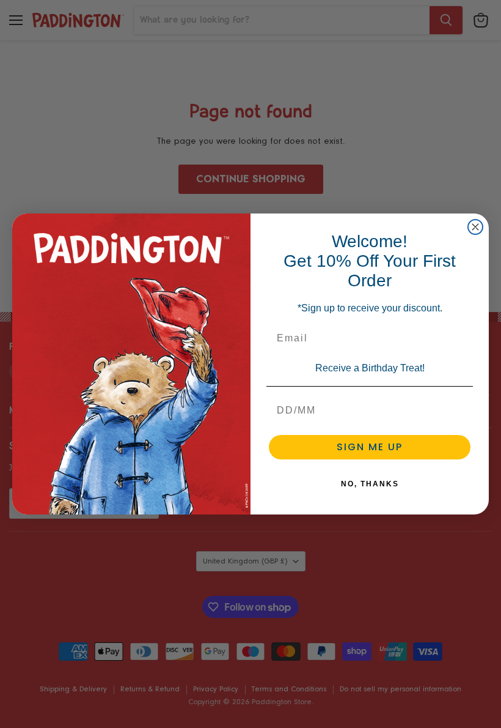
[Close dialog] (475, 227)
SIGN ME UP (370, 447)
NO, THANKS (370, 484)
